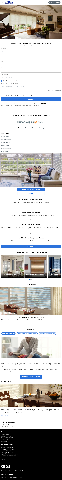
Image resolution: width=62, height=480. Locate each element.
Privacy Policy (25, 105)
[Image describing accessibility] (5, 466)
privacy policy (43, 103)
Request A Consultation (31, 189)
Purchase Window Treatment (10, 95)
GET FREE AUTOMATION (31, 323)
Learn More (31, 193)
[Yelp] (5, 459)
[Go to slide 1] (29, 279)
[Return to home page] (9, 2)
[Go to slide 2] (30, 279)
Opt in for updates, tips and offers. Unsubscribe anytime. (17, 81)
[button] (2, 2)
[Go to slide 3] (31, 279)
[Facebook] (2, 459)
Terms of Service (33, 105)
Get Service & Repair (27, 95)
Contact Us (31, 246)
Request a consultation (31, 376)
